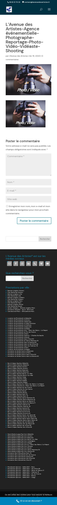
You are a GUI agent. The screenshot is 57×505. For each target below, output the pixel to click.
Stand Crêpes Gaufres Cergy (17, 379)
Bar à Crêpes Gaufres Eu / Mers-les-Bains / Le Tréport (26, 384)
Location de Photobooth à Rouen (18, 337)
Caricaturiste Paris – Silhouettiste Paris (21, 311)
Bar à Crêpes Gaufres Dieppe (17, 380)
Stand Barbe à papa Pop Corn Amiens (20, 436)
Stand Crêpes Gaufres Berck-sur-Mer (20, 375)
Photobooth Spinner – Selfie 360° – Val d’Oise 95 (24, 469)
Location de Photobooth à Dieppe (19, 328)
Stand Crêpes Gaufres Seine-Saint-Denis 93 (22, 420)
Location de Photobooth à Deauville (19, 327)
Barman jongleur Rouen (15, 304)
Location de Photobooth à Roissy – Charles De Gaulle (25, 335)
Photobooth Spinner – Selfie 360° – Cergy (21, 477)
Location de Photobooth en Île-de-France (22, 332)
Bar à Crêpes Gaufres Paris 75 (17, 394)
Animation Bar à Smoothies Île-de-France (22, 455)
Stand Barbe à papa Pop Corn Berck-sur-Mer (23, 439)
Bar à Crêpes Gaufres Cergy (17, 377)
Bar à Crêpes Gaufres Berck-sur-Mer (20, 373)
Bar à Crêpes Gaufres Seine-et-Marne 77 (21, 401)
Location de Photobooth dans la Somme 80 (22, 342)
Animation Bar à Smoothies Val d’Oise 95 (21, 458)
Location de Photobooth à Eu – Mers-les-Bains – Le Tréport (28, 330)
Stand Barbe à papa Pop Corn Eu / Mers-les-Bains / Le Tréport (28, 444)
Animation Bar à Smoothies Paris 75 (19, 453)
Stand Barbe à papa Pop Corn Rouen (20, 448)
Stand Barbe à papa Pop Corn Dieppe (20, 443)
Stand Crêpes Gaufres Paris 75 (18, 396)
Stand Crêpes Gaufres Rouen (17, 392)
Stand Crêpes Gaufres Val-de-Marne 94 (21, 424)
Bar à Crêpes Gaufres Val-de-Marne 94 (21, 422)
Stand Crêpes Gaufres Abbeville (18, 365)
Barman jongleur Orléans (16, 297)
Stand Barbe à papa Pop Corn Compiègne (21, 441)
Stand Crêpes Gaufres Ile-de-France (20, 389)
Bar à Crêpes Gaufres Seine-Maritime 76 (21, 398)
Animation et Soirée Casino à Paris (19, 353)
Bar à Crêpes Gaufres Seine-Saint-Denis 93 (22, 418)
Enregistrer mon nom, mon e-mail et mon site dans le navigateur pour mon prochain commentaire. (28, 210)
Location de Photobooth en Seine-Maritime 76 (23, 341)
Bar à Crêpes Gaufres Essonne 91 (19, 411)
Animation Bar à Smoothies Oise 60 (19, 460)
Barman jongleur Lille (15, 294)
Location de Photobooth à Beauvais (19, 322)
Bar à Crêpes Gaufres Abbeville (18, 363)
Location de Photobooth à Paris (18, 334)
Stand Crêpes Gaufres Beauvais (18, 372)
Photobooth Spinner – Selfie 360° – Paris (21, 467)
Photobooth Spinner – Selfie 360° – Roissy (22, 475)
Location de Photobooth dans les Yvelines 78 (23, 346)
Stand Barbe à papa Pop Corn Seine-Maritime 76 (24, 450)
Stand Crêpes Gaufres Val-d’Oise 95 (20, 427)
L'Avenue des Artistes (18, 56)
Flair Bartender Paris (14, 303)
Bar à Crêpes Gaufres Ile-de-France (20, 387)
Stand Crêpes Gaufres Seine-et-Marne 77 (21, 403)
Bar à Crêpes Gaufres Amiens (17, 367)
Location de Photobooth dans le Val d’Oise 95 (23, 344)
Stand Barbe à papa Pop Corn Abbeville (20, 434)
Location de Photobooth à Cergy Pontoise (21, 323)
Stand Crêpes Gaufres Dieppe (17, 382)
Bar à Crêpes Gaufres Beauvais (18, 370)
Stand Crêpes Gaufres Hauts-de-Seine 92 (22, 417)
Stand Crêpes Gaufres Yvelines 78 (19, 406)
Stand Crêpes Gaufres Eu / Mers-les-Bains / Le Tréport (26, 386)
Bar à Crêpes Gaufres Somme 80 (18, 408)
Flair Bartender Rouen (15, 306)
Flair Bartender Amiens (15, 292)
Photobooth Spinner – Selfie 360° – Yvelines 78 (23, 472)
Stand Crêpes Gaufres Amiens (18, 368)
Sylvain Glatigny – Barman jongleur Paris (21, 308)
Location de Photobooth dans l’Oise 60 (21, 339)
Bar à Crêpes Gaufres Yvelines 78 (19, 405)
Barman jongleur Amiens (16, 290)
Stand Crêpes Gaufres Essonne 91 (19, 413)
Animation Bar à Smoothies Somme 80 (20, 456)
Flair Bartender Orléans (15, 299)
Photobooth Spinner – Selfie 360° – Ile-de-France (24, 474)
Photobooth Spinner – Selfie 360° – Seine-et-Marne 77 (26, 470)
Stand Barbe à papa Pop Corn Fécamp (20, 446)
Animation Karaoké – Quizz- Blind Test (21, 309)
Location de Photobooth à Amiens (19, 320)
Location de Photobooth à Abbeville (19, 318)
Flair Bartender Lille (14, 296)
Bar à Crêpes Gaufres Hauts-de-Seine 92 (21, 415)
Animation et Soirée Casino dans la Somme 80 (23, 356)
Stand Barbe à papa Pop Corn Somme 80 (21, 451)
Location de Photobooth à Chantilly (19, 325)
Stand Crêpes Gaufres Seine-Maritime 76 (21, 399)
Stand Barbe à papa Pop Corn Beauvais (21, 437)
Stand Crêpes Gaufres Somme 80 (19, 410)
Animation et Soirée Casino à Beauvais (21, 351)
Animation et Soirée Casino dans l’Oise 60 (22, 354)
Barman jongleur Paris (15, 301)
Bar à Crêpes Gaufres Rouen (17, 391)
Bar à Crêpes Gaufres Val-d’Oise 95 (19, 425)
